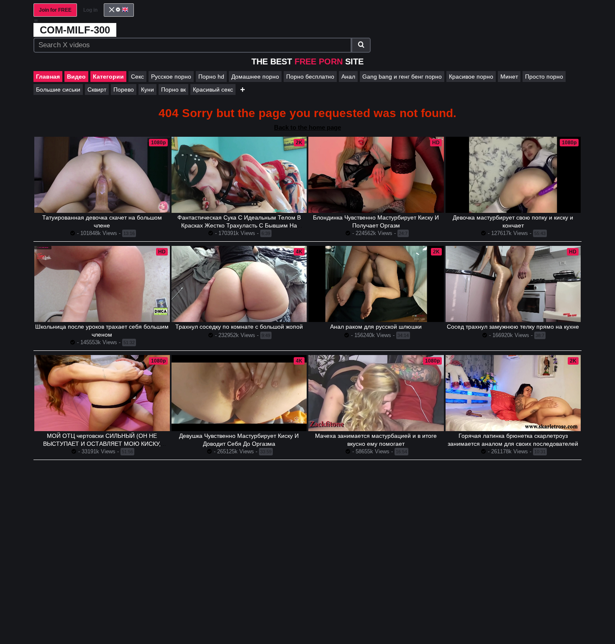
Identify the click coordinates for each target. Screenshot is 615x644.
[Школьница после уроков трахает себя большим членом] (102, 284)
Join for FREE (55, 10)
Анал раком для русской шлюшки (376, 326)
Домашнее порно (255, 76)
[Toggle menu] (35, 20)
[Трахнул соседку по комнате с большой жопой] (239, 284)
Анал (348, 76)
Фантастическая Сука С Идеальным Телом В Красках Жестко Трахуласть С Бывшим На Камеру (239, 225)
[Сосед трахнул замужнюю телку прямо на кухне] (513, 284)
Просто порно (544, 76)
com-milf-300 (75, 30)
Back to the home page (307, 127)
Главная (48, 76)
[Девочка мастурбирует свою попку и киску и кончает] (513, 175)
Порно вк (173, 89)
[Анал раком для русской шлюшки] (376, 284)
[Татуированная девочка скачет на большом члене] (102, 175)
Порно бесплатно (310, 76)
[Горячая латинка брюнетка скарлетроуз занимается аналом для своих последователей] (513, 393)
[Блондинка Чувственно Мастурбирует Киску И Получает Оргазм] (376, 175)
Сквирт (96, 89)
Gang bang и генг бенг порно (402, 76)
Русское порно (171, 76)
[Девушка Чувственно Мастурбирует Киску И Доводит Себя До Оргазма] (239, 393)
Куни (147, 89)
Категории (108, 76)
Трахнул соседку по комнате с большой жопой (239, 326)
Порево (123, 89)
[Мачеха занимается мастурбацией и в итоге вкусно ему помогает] (376, 393)
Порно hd (211, 76)
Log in (90, 10)
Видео (76, 76)
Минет (509, 76)
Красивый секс (213, 89)
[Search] (361, 45)
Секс (137, 76)
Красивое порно (471, 76)
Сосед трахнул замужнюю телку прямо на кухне (513, 326)
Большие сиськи (58, 89)
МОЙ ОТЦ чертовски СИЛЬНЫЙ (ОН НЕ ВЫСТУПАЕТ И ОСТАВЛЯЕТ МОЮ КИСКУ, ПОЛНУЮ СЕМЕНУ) (102, 443)
